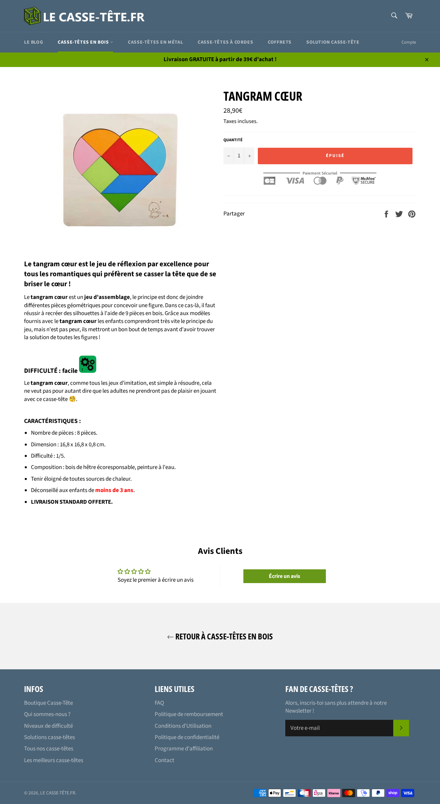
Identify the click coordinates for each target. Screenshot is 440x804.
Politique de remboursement (189, 714)
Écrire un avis (284, 576)
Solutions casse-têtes (49, 737)
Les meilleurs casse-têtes (53, 760)
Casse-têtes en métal (155, 42)
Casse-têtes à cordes (225, 42)
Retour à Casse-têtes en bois (223, 636)
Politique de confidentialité (187, 737)
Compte (409, 42)
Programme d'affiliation (184, 749)
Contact (164, 760)
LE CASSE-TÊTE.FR (57, 793)
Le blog (33, 42)
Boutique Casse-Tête (48, 703)
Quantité (233, 140)
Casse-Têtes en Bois (84, 42)
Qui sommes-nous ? (47, 714)
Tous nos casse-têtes (48, 749)
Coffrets (280, 42)
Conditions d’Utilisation (183, 726)
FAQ (159, 703)
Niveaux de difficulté (48, 726)
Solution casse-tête (332, 42)
